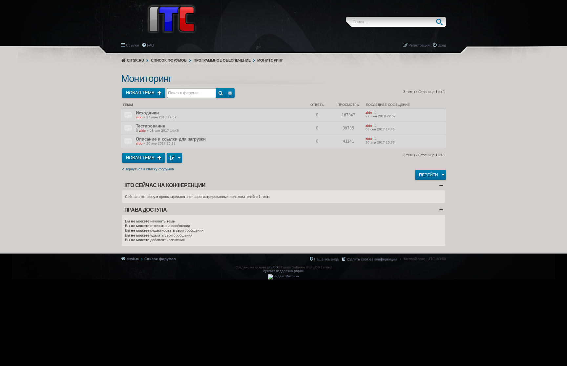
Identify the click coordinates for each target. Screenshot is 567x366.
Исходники (147, 112)
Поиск (441, 22)
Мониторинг (270, 60)
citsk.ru (135, 60)
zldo (139, 117)
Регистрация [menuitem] (419, 45)
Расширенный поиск (230, 93)
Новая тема (141, 92)
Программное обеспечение (222, 60)
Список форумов (169, 60)
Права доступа (145, 210)
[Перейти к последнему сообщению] (375, 112)
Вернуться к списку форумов (149, 169)
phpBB (272, 267)
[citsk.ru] (171, 18)
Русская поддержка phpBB (283, 271)
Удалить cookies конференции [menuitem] (371, 259)
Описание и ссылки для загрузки (171, 139)
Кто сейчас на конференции (164, 185)
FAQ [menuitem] (150, 45)
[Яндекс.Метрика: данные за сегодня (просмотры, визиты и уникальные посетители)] (283, 276)
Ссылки (132, 45)
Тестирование (150, 126)
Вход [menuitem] (442, 45)
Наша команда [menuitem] (326, 259)
